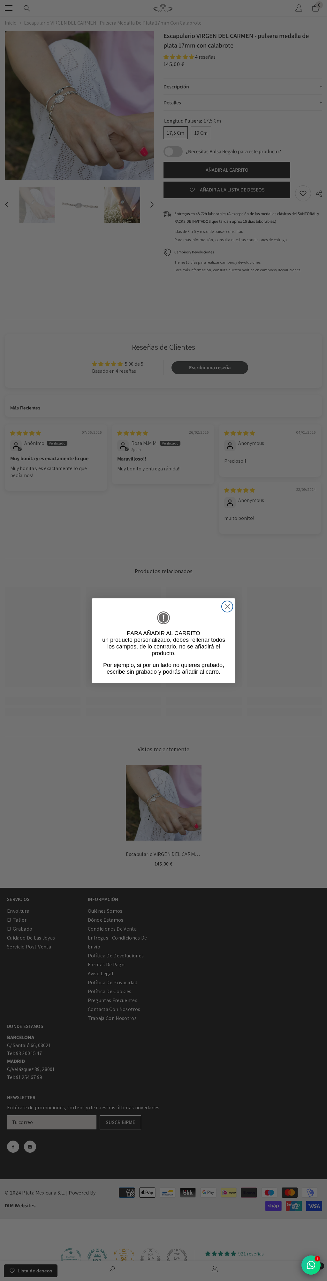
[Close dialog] (227, 606)
